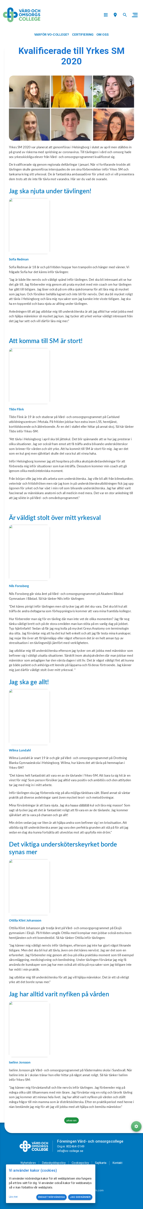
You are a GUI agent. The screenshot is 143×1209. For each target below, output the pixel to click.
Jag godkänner (80, 1197)
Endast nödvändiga (51, 1197)
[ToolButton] (136, 1126)
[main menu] (135, 15)
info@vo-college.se (70, 1151)
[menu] (105, 15)
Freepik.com (95, 1190)
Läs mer (13, 1196)
